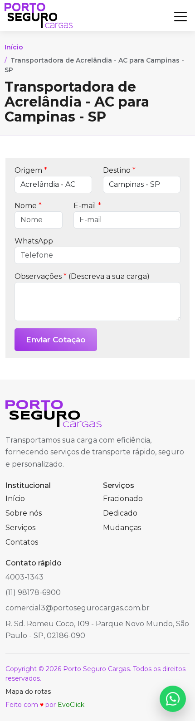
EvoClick (71, 705)
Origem (31, 170)
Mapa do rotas (28, 691)
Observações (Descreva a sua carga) (82, 276)
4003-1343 (24, 577)
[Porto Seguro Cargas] (39, 15)
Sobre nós (23, 513)
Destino (119, 170)
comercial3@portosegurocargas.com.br (77, 608)
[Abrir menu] (180, 15)
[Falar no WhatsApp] (173, 699)
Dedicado (120, 513)
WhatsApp (34, 241)
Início (14, 47)
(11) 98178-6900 (33, 592)
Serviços (20, 527)
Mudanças (122, 527)
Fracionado (123, 498)
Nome (28, 205)
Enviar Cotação (56, 339)
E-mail (87, 205)
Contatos (21, 542)
